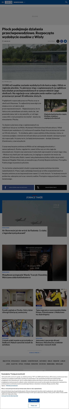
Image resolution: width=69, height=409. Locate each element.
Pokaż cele (34, 405)
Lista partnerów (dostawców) (9, 396)
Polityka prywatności (12, 385)
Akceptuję (34, 400)
